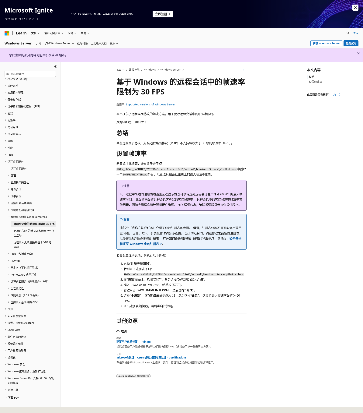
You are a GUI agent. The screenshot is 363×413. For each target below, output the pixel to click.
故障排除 (134, 69)
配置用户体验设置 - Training (133, 341)
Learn (120, 69)
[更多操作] (243, 70)
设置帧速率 (315, 81)
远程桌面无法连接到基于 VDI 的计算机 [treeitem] (34, 244)
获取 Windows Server (326, 43)
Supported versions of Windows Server (150, 104)
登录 (355, 33)
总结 (311, 77)
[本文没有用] (339, 95)
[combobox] (30, 74)
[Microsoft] (7, 33)
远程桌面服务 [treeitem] (18, 168)
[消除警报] (355, 8)
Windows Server (170, 69)
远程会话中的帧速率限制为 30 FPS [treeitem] (34, 224)
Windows (150, 69)
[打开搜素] (348, 33)
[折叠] (55, 66)
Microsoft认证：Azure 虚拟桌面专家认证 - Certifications (151, 357)
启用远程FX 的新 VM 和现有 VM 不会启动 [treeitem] (34, 233)
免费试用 (351, 43)
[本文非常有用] (334, 95)
